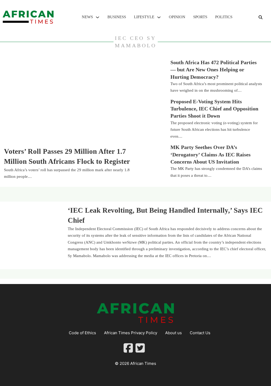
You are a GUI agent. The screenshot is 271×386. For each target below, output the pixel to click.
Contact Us (200, 332)
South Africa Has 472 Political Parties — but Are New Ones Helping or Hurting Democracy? (213, 70)
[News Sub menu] (98, 17)
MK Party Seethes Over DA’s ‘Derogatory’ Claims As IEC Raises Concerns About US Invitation (210, 155)
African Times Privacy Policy (130, 332)
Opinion (177, 17)
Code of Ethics (82, 332)
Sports (200, 17)
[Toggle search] (260, 17)
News (87, 17)
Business (116, 17)
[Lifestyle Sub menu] (159, 17)
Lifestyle (144, 17)
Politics (223, 17)
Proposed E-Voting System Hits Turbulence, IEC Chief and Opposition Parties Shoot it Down (214, 109)
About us (173, 332)
